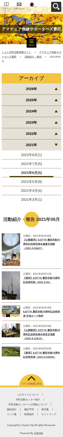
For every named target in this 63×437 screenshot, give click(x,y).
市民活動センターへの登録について (27, 404)
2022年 (31, 134)
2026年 (31, 89)
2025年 (31, 100)
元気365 (38, 433)
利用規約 (29, 414)
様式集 (45, 409)
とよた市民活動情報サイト (16, 52)
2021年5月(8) (31, 182)
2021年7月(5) (31, 164)
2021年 (31, 145)
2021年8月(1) (31, 155)
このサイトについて (6, 10)
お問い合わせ (19, 9)
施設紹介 (12, 409)
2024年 (31, 111)
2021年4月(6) (31, 190)
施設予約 (29, 409)
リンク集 (12, 414)
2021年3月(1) (31, 199)
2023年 (31, 122)
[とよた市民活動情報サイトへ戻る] (32, 4)
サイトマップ (48, 414)
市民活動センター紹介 (28, 399)
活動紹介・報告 (33, 56)
